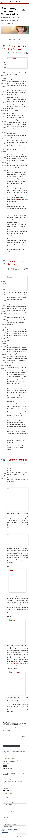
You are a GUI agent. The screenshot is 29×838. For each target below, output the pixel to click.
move (2, 333)
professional (3, 138)
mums (2, 118)
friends (4, 91)
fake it (4, 80)
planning (4, 133)
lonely (3, 327)
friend (5, 313)
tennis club (4, 363)
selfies (2, 351)
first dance (4, 86)
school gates (3, 346)
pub (5, 343)
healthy (2, 94)
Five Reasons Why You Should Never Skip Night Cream (14, 779)
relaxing (2, 344)
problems (4, 341)
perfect (4, 127)
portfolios (4, 135)
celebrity (4, 477)
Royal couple (3, 144)
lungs (3, 329)
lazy (3, 325)
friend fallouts (3, 89)
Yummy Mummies (17, 459)
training (2, 365)
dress (2, 77)
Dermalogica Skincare (8, 826)
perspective (3, 338)
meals (2, 110)
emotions (4, 308)
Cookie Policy (5, 832)
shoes (4, 151)
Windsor (4, 170)
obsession (4, 122)
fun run (2, 314)
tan (1, 160)
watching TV (3, 368)
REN (17, 728)
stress (4, 357)
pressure (4, 340)
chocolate (4, 292)
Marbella (4, 108)
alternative (4, 280)
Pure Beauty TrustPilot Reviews (10, 813)
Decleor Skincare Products (9, 824)
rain (2, 140)
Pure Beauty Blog (7, 809)
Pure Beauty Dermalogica (8, 802)
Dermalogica (5, 728)
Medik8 (11, 728)
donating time (3, 302)
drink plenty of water (3, 79)
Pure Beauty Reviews (8, 811)
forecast (4, 88)
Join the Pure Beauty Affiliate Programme (11, 745)
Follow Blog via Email (9, 758)
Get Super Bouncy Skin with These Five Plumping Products (15, 776)
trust (5, 365)
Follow (5, 765)
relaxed (4, 143)
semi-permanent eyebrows (4, 148)
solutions (4, 355)
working (4, 370)
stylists (4, 157)
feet (5, 83)
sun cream (17, 199)
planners (4, 132)
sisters (2, 152)
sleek (10, 708)
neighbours (4, 121)
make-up (15, 663)
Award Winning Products (8, 819)
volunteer (4, 366)
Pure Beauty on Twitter (10, 793)
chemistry (4, 70)
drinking (4, 303)
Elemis (8, 728)
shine (2, 151)
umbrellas (4, 165)
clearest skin (25, 552)
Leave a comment (26, 53)
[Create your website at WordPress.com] (14, 1)
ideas (5, 97)
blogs (5, 67)
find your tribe (3, 84)
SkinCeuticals (20, 728)
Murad (14, 728)
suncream (4, 159)
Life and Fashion (15, 269)
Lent (5, 325)
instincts (2, 103)
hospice (4, 322)
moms (2, 478)
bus (5, 284)
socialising (4, 354)
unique (4, 167)
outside (4, 336)
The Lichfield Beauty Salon (9, 799)
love (5, 105)
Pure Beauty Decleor (8, 804)
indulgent (4, 324)
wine (2, 370)
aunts (5, 64)
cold (5, 294)
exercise (2, 310)
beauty (4, 475)
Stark (13, 52)
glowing (2, 92)
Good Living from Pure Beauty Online (10, 11)
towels (4, 163)
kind (5, 103)
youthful (26, 522)
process (2, 343)
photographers (3, 129)
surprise (4, 362)
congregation (3, 72)
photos (4, 130)
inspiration (4, 99)
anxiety (2, 281)
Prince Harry (3, 137)
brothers (4, 69)
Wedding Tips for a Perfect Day (16, 47)
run (5, 344)
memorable (4, 113)
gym (5, 92)
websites (4, 168)
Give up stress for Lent (15, 263)
